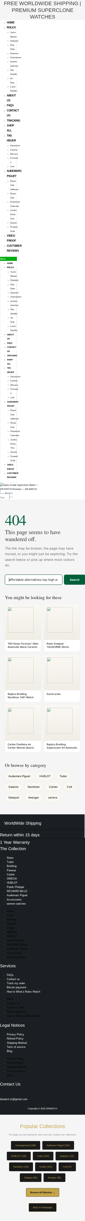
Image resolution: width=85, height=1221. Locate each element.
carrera (52, 797)
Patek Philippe (15, 887)
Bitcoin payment (16, 987)
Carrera (13, 150)
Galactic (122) (67, 1156)
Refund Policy (15, 1038)
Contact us (13, 979)
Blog (9, 1051)
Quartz (13, 223)
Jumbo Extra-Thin (13, 214)
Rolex (11, 27)
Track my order (16, 983)
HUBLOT (45, 776)
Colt (69, 786)
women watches (16, 903)
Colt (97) (67, 1166)
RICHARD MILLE (17, 891)
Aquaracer (15, 145)
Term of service (16, 1047)
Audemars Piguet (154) (58, 1145)
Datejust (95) (30, 1177)
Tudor (63, 776)
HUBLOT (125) (18, 1156)
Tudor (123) (43, 1156)
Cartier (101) (45, 1166)
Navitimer (34, 786)
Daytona (14, 53)
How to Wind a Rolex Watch (23, 991)
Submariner (15, 57)
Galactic (13, 786)
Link (12, 166)
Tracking (13, 120)
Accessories (14, 899)
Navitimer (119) (21, 1166)
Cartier (53, 786)
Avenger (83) (54, 1177)
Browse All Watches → (42, 1192)
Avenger (33, 797)
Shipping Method (17, 1042)
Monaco (14, 154)
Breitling (12, 866)
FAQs (10, 105)
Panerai (11, 870)
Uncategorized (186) (25, 1145)
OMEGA (12, 878)
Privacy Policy (15, 1034)
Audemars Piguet (19, 776)
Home (11, 22)
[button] (8, 259)
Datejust (14, 41)
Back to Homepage (42, 1207)
